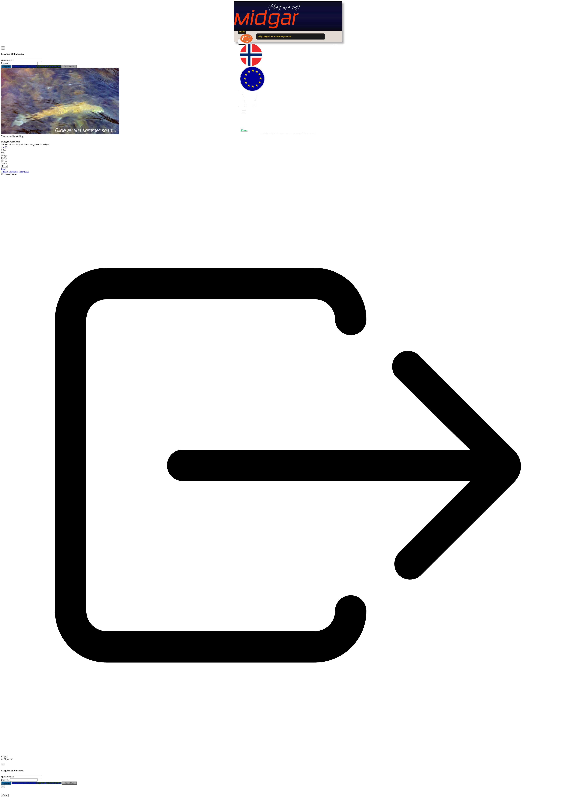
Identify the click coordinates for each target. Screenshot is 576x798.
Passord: (5, 63)
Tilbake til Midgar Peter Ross (15, 171)
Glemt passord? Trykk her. (24, 66)
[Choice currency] (252, 90)
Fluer (244, 130)
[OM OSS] (246, 42)
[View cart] (248, 106)
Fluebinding (293, 130)
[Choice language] (251, 65)
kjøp (3, 169)
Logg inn (6, 66)
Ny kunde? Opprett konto (49, 66)
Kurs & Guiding (325, 130)
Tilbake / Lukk (69, 66)
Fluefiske (266, 130)
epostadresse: (7, 60)
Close (4, 795)
